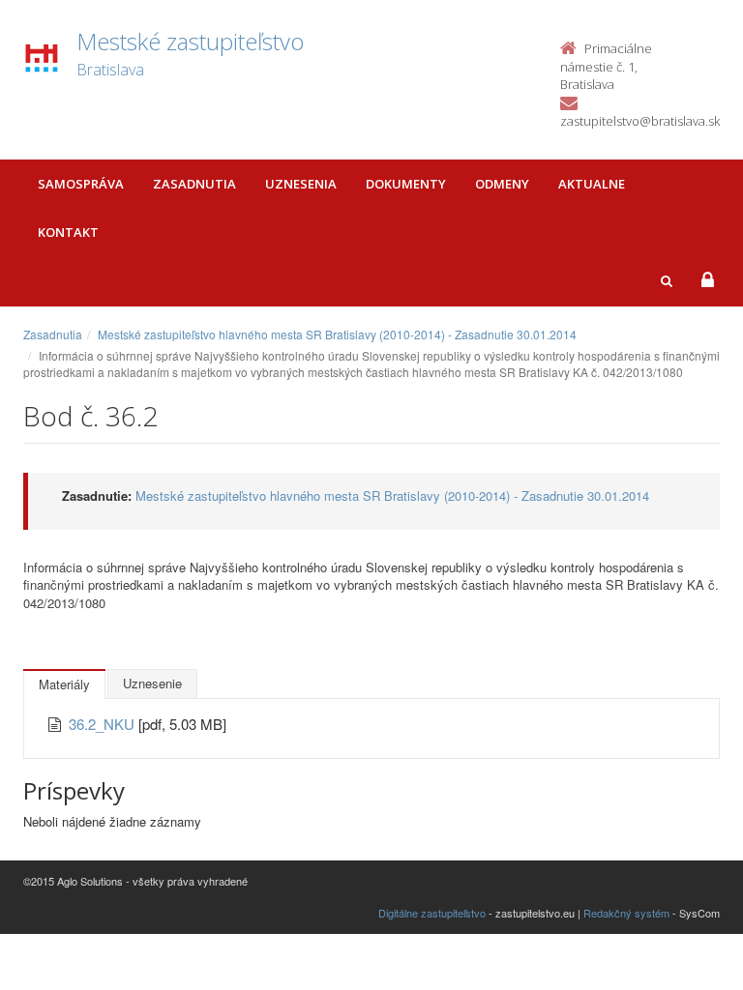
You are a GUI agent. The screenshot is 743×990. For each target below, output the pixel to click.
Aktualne (591, 183)
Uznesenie (152, 683)
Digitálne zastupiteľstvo (432, 912)
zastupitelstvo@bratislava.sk (640, 121)
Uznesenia (301, 183)
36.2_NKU (103, 723)
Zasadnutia (194, 183)
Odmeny (502, 183)
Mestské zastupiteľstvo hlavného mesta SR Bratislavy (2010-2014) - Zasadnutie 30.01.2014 (337, 334)
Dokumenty (406, 183)
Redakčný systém (626, 912)
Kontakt (68, 232)
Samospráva (81, 183)
